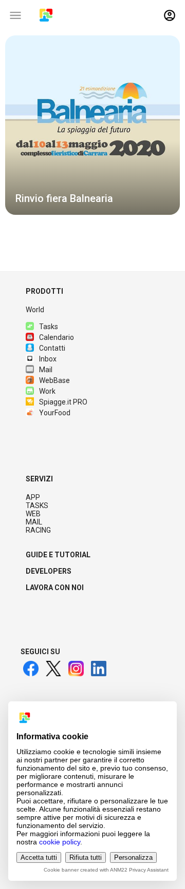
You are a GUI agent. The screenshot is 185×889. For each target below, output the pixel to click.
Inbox (48, 359)
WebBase (54, 380)
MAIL (34, 522)
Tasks (48, 326)
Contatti (52, 348)
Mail (45, 370)
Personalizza (133, 857)
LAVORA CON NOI (55, 587)
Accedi (169, 15)
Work (47, 391)
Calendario (56, 337)
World (35, 310)
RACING (38, 530)
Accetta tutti (39, 857)
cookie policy (59, 842)
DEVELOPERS (48, 571)
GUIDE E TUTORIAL (58, 555)
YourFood (54, 413)
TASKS (37, 505)
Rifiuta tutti (85, 857)
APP (33, 497)
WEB (33, 514)
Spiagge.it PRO (63, 402)
